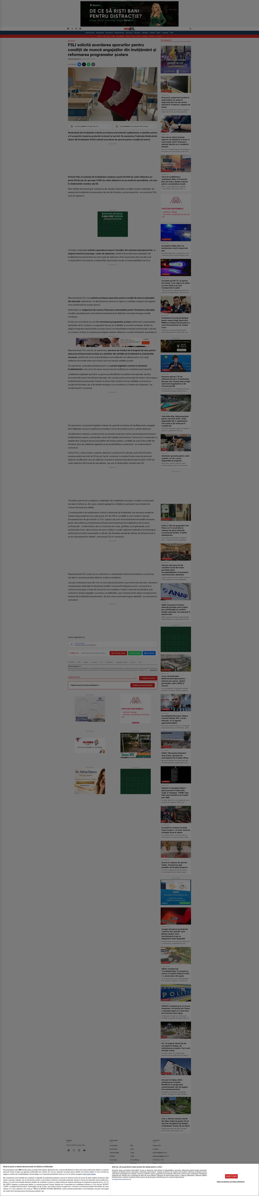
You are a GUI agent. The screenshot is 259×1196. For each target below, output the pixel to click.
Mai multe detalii (89, 1174)
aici (91, 1184)
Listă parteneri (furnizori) (121, 1179)
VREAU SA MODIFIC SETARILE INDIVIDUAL (231, 1181)
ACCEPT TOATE (231, 1176)
